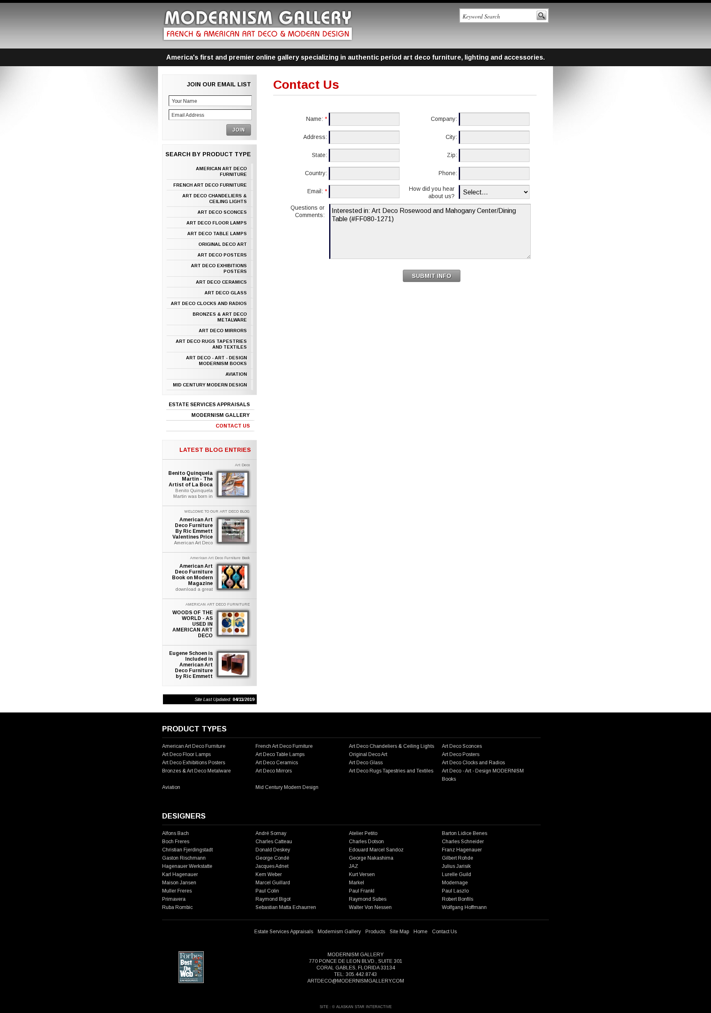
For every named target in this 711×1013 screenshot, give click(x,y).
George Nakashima (371, 858)
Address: (315, 137)
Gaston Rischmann (184, 858)
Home (421, 931)
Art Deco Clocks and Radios (209, 303)
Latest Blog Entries (215, 449)
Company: (444, 119)
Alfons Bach (175, 833)
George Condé (272, 858)
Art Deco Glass (225, 292)
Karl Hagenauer (180, 874)
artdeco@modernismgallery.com (355, 981)
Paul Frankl (361, 891)
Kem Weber (269, 874)
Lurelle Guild (456, 874)
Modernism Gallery (220, 415)
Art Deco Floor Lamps (216, 222)
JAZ (353, 866)
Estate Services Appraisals (209, 404)
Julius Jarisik (456, 866)
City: (451, 137)
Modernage (455, 883)
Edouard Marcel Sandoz (376, 850)
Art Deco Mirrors (223, 330)
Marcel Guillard (273, 883)
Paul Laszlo (455, 891)
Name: (316, 119)
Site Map (399, 931)
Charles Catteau (274, 841)
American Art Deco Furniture (221, 171)
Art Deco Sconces (222, 212)
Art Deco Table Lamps (217, 233)
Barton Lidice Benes (464, 833)
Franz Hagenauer (462, 850)
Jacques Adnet (272, 866)
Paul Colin (267, 891)
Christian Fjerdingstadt (187, 850)
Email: (317, 191)
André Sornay (271, 833)
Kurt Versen (362, 874)
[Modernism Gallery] (257, 25)
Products (375, 931)
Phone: (448, 173)
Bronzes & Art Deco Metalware (220, 317)
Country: (316, 173)
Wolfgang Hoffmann (464, 907)
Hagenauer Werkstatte (187, 866)
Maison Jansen (179, 883)
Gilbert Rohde (457, 858)
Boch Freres (175, 841)
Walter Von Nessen (370, 907)
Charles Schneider (463, 841)
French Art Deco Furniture (210, 185)
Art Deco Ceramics (221, 282)
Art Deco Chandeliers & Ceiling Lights (214, 198)
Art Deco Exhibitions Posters (219, 268)
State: (319, 155)
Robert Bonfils (457, 899)
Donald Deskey (273, 850)
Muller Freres (177, 891)
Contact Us (233, 426)
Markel (356, 883)
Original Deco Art (222, 244)
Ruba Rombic (177, 907)
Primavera (174, 899)
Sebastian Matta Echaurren (286, 907)
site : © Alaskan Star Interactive (356, 1007)
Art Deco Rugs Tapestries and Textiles (211, 344)
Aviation (236, 374)
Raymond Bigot (273, 899)
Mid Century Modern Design (210, 384)
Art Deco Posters (222, 254)
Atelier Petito (363, 833)
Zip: (452, 155)
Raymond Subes (367, 899)
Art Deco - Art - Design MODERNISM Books (216, 360)
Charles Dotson (366, 841)
